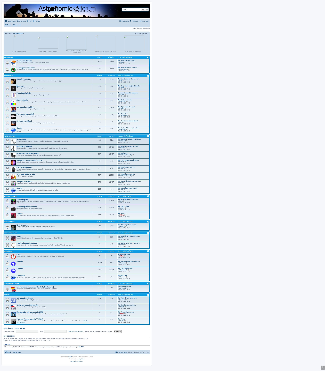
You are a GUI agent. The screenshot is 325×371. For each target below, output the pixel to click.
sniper (122, 244)
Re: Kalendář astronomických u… (129, 181)
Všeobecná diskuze (24, 61)
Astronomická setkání (25, 107)
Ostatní (19, 128)
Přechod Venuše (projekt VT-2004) (30, 319)
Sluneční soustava (24, 79)
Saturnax (123, 263)
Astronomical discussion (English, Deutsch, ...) (35, 287)
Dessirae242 (124, 115)
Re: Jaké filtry (122, 153)
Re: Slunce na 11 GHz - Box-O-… (129, 243)
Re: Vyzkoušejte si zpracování (128, 199)
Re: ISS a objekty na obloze (127, 225)
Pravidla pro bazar (124, 254)
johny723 (123, 141)
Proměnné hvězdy (24, 93)
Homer (122, 94)
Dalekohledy (21, 139)
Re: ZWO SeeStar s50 (125, 268)
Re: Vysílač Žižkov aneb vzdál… (128, 128)
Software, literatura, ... (25, 181)
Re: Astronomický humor (126, 60)
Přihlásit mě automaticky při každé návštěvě (97, 331)
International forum (11, 283)
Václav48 (123, 129)
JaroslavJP (123, 270)
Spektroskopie (22, 100)
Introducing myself (124, 286)
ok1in (121, 237)
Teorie (19, 236)
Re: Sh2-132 (122, 213)
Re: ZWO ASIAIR (123, 206)
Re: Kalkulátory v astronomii (127, 188)
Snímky (19, 214)
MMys (122, 215)
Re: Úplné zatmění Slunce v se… (129, 79)
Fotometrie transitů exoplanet (128, 93)
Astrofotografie (10, 196)
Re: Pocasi (121, 319)
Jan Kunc (123, 101)
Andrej (122, 226)
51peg (122, 320)
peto (121, 182)
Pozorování (8, 76)
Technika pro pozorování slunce (29, 160)
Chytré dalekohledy (24, 167)
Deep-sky (20, 86)
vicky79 (122, 299)
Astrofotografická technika (27, 207)
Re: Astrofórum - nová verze (127, 298)
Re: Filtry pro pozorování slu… (128, 160)
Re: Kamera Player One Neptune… (129, 261)
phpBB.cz (81, 359)
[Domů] (52, 11)
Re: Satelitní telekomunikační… (128, 121)
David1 (122, 87)
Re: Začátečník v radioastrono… (129, 236)
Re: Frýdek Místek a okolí (126, 107)
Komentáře (21, 276)
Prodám (20, 262)
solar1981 (81, 347)
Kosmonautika (9, 221)
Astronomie (8, 57)
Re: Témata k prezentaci (126, 312)
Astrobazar (8, 251)
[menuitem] (21, 21)
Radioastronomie (10, 233)
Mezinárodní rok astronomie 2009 (30, 312)
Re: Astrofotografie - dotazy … (128, 67)
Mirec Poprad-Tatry (126, 154)
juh (121, 122)
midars (122, 108)
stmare (122, 208)
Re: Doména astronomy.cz (127, 305)
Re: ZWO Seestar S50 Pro (126, 167)
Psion (122, 168)
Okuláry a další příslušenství (28, 153)
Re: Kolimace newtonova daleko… (129, 139)
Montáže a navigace (24, 146)
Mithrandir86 (124, 69)
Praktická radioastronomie (27, 243)
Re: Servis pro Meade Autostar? (128, 146)
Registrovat (20, 328)
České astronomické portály (27, 305)
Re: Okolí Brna (123, 114)
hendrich (122, 148)
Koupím (20, 269)
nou (121, 80)
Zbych (122, 161)
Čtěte (18, 255)
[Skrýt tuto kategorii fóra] (148, 57)
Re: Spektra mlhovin (125, 100)
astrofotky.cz (18, 33)
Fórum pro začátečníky (26, 68)
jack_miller (123, 288)
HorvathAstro (122, 275)
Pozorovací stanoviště (25, 114)
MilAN (122, 62)
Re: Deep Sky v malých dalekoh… (129, 86)
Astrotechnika (9, 136)
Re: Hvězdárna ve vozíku (126, 174)
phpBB (70, 356)
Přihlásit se (8, 328)
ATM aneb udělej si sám (26, 174)
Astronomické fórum (25, 298)
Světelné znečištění (24, 121)
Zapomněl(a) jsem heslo (75, 331)
